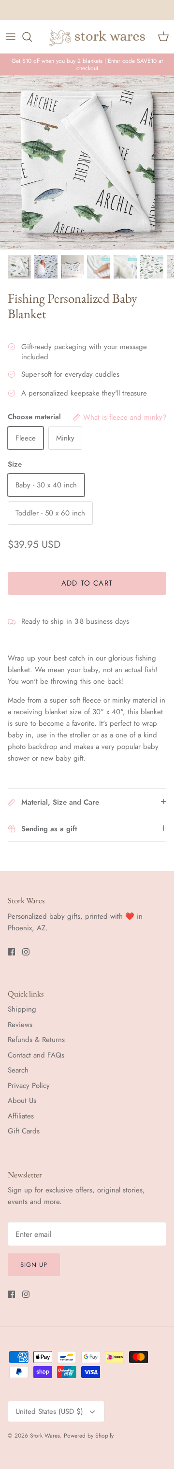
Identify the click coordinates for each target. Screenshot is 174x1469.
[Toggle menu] (10, 36)
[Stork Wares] (97, 36)
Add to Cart (87, 583)
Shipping (22, 1009)
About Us (22, 1100)
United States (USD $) (49, 1411)
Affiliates (21, 1116)
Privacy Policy (29, 1085)
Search (18, 1070)
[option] (87, 162)
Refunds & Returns (36, 1039)
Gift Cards (24, 1131)
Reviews (20, 1024)
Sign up (33, 1264)
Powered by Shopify (89, 1435)
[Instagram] (25, 951)
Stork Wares (45, 1435)
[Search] (32, 36)
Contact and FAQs (36, 1055)
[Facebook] (11, 951)
